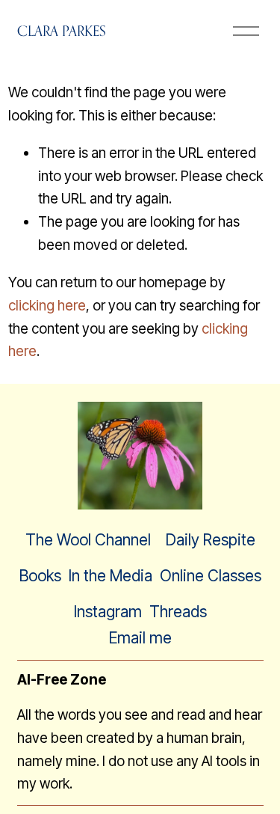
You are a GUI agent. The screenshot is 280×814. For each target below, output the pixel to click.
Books (40, 575)
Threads (178, 611)
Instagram (108, 611)
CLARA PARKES (61, 30)
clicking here (47, 305)
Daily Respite (210, 539)
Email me (140, 637)
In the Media (110, 575)
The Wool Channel (88, 539)
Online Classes (210, 575)
